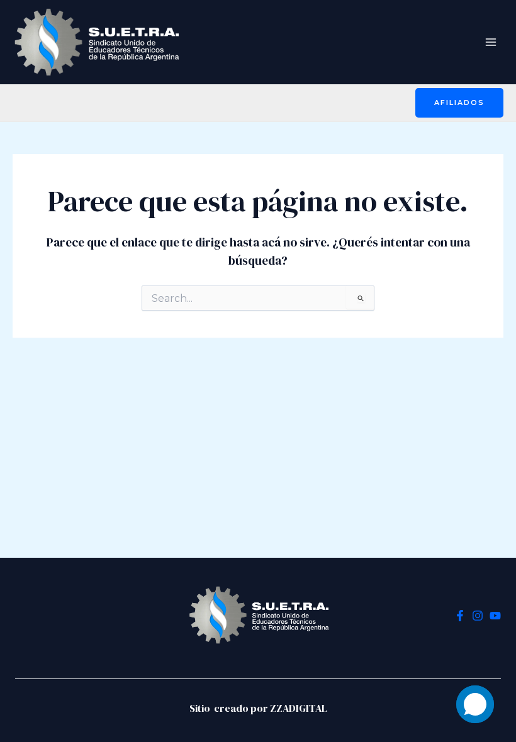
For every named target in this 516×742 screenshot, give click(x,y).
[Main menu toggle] (491, 42)
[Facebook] (460, 615)
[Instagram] (477, 615)
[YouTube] (495, 615)
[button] (459, 103)
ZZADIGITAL (298, 708)
